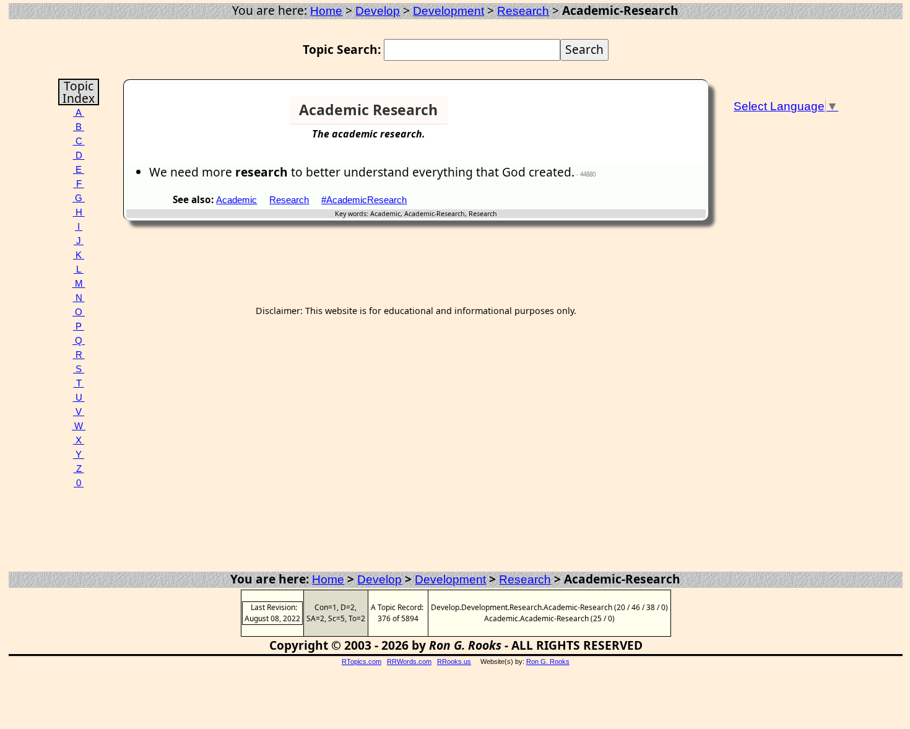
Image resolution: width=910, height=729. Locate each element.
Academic (236, 199)
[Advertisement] (658, 115)
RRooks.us (454, 661)
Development (448, 10)
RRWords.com (409, 661)
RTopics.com (361, 661)
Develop (377, 10)
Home (326, 10)
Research (523, 10)
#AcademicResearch (364, 199)
